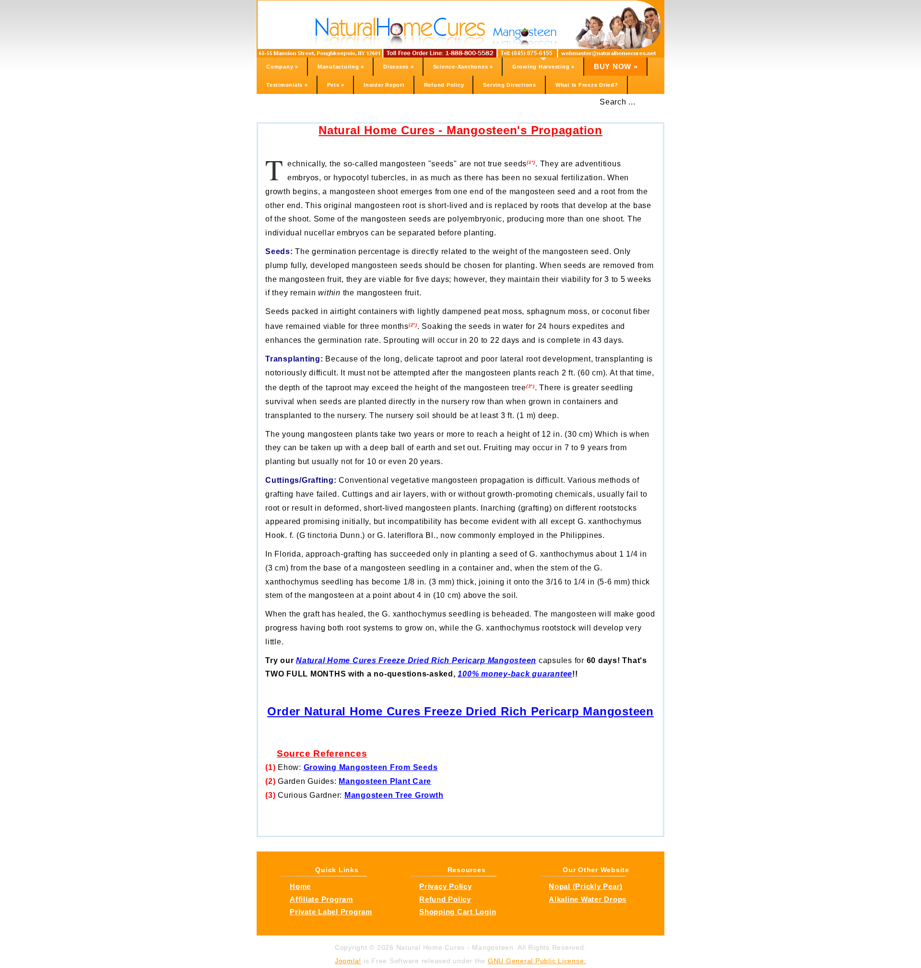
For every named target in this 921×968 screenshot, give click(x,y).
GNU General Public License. (537, 961)
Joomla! (348, 961)
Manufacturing (341, 67)
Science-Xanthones (463, 67)
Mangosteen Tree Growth (394, 795)
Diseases (398, 67)
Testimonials (287, 85)
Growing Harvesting (543, 67)
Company (282, 67)
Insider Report (384, 85)
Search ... (618, 102)
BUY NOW (616, 66)
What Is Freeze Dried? (586, 85)
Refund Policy (444, 85)
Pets (336, 85)
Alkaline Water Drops (587, 899)
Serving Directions (509, 85)
